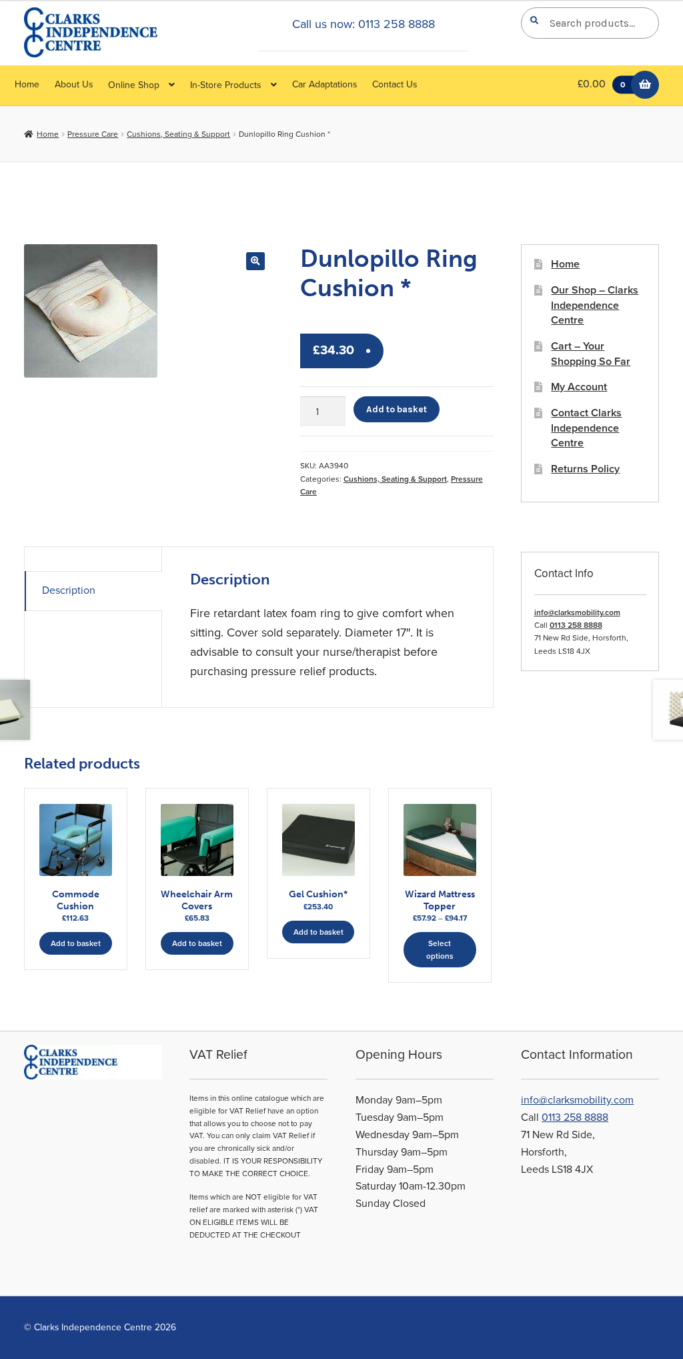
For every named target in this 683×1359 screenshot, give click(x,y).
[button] (255, 261)
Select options (440, 950)
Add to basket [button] (76, 943)
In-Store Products (225, 85)
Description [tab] (68, 590)
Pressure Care (92, 134)
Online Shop (133, 85)
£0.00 (601, 84)
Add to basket (396, 409)
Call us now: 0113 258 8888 (363, 24)
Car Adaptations (325, 84)
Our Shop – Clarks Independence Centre (594, 305)
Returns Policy (585, 469)
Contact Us (395, 84)
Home (27, 84)
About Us (74, 84)
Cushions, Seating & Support (178, 134)
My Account (579, 387)
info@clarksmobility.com (577, 612)
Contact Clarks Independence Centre (586, 428)
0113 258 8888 (576, 625)
